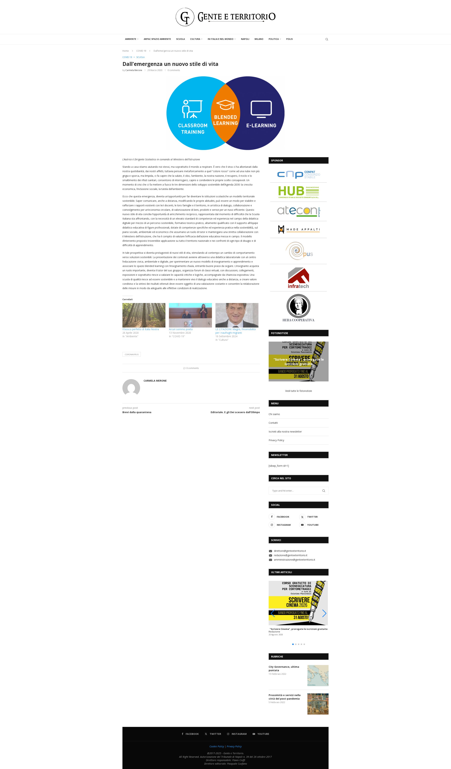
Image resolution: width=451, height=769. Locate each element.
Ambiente (130, 39)
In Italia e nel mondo (220, 39)
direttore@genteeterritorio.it (290, 550)
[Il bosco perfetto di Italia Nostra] (143, 315)
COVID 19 (141, 50)
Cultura (195, 39)
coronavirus (131, 354)
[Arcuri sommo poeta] (190, 315)
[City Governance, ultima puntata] (318, 675)
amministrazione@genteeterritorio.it (294, 559)
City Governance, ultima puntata (284, 668)
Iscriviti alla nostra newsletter (285, 431)
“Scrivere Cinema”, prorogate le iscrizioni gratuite (299, 361)
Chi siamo (274, 414)
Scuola (180, 39)
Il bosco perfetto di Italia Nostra (140, 329)
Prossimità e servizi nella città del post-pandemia (285, 696)
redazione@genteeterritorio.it (290, 555)
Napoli (245, 39)
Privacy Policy (276, 440)
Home (125, 50)
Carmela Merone (133, 70)
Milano (259, 39)
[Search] (327, 39)
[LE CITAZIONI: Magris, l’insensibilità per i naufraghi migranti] (236, 315)
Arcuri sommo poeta (181, 329)
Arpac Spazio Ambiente (157, 39)
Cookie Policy (216, 746)
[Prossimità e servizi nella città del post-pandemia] (318, 704)
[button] (271, 361)
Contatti (273, 422)
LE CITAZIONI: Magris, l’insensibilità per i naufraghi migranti (235, 331)
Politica (274, 39)
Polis (289, 39)
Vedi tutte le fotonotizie (298, 391)
